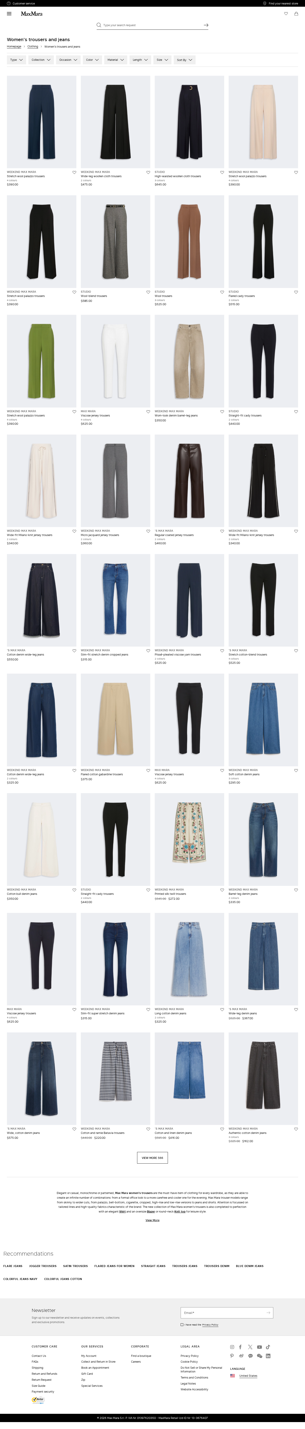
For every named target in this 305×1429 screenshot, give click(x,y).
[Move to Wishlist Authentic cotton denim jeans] (296, 1129)
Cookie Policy (189, 1362)
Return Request (42, 1380)
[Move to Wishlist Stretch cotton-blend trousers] (296, 651)
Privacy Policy (210, 1324)
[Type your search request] (206, 25)
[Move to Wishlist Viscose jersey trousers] (148, 412)
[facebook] (241, 1347)
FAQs (35, 1362)
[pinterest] (232, 1356)
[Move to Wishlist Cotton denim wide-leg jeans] (74, 651)
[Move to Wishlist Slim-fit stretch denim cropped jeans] (148, 651)
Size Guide (38, 1386)
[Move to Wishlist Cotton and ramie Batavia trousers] (148, 1129)
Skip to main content (17, 2)
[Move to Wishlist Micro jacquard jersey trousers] (148, 531)
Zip (83, 1380)
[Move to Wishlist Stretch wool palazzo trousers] (74, 172)
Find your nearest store (283, 3)
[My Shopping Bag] (296, 13)
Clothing (32, 46)
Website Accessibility (194, 1389)
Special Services (91, 1386)
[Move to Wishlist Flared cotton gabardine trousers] (148, 771)
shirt (122, 1211)
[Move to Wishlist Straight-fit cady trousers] (296, 412)
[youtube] (259, 1347)
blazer (151, 1211)
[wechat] (259, 1356)
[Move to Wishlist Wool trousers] (222, 292)
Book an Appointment (95, 1368)
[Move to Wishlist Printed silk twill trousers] (222, 890)
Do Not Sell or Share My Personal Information (201, 1369)
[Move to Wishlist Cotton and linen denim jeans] (222, 1129)
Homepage (14, 46)
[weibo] (241, 1356)
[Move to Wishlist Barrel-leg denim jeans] (296, 890)
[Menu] (9, 13)
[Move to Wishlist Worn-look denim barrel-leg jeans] (222, 412)
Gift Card (87, 1374)
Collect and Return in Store (98, 1362)
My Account (88, 1356)
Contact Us (39, 1356)
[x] (250, 1347)
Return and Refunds (44, 1374)
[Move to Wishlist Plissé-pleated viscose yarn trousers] (222, 651)
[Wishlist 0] (286, 13)
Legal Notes (188, 1383)
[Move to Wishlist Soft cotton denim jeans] (296, 771)
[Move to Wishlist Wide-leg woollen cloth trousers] (148, 172)
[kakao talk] (250, 1356)
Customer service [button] (43, 4)
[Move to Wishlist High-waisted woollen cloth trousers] (222, 172)
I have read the (201, 1324)
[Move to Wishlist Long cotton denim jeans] (222, 1010)
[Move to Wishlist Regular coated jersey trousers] (222, 531)
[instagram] (232, 1347)
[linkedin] (268, 1356)
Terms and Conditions (194, 1377)
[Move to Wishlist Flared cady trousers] (296, 292)
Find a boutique (141, 1356)
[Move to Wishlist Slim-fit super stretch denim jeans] (148, 1010)
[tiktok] (268, 1347)
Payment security (43, 1391)
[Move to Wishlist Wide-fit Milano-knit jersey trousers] (74, 531)
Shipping (37, 1368)
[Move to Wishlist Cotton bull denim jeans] (74, 890)
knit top (180, 1211)
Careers (136, 1362)
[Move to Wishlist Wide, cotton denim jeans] (74, 1129)
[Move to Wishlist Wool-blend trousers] (148, 292)
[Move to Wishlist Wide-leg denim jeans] (296, 1010)
